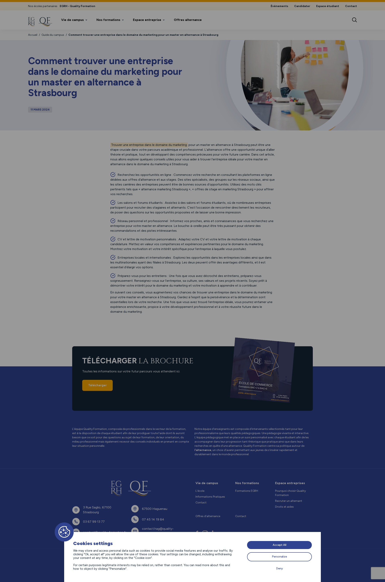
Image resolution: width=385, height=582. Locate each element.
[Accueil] (40, 21)
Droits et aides (284, 506)
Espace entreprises (290, 483)
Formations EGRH (246, 491)
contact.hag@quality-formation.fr (158, 531)
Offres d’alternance (208, 516)
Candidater (302, 6)
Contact (351, 6)
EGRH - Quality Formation (77, 6)
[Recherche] (354, 19)
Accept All (279, 545)
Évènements (279, 6)
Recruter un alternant (288, 501)
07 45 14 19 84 (153, 519)
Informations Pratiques (210, 496)
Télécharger (97, 385)
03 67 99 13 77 (94, 522)
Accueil (32, 35)
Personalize (279, 556)
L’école (200, 491)
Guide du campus (53, 35)
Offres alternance (188, 20)
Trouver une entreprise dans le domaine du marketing (149, 145)
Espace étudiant (327, 6)
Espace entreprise (147, 20)
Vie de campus (72, 20)
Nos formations (108, 20)
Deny (279, 568)
